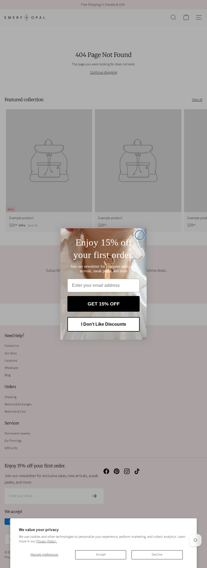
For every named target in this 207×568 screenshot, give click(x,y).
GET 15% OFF (104, 304)
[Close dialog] (139, 235)
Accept (101, 554)
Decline (157, 554)
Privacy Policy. (46, 541)
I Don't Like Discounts (103, 324)
